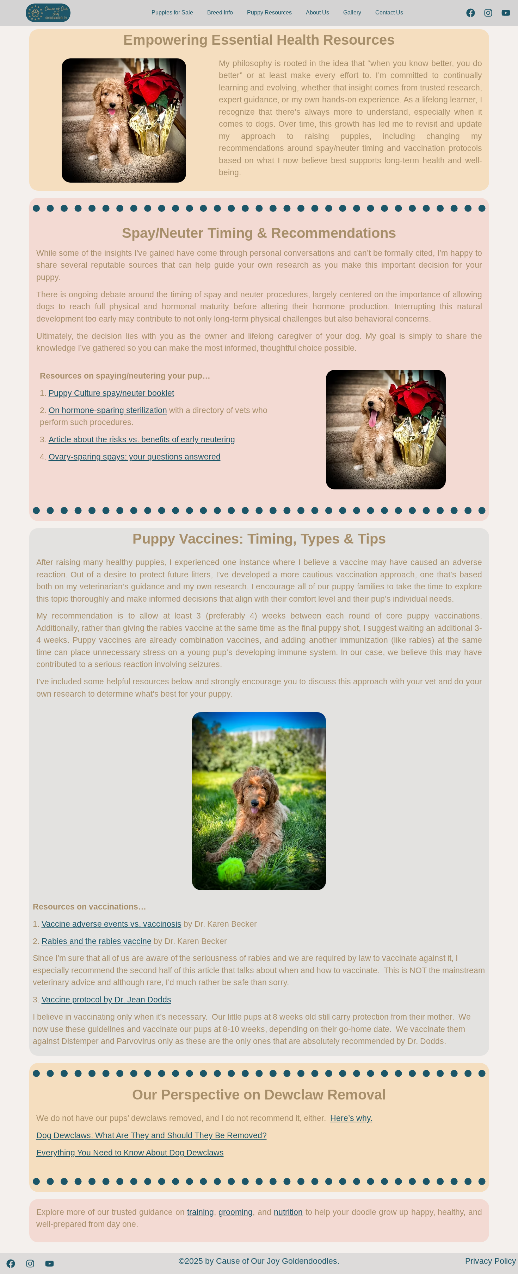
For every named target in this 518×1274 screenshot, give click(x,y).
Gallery (352, 12)
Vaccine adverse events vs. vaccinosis (111, 923)
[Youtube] (505, 12)
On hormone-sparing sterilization (108, 410)
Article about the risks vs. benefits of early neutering (142, 439)
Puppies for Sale (172, 12)
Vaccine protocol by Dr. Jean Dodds (106, 999)
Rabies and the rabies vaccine (97, 941)
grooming (235, 1212)
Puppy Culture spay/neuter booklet (111, 393)
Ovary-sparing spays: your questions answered (135, 456)
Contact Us (389, 12)
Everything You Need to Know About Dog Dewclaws (130, 1152)
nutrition (288, 1212)
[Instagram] (488, 12)
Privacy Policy (490, 1261)
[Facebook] (470, 12)
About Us (317, 12)
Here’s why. (351, 1118)
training (200, 1212)
